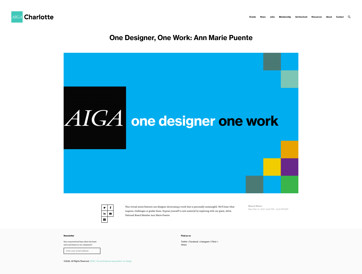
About (329, 17)
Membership (285, 17)
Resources (317, 17)
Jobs (272, 17)
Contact (340, 17)
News (263, 17)
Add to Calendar (104, 218)
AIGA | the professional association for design (111, 261)
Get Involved (301, 17)
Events (252, 17)
